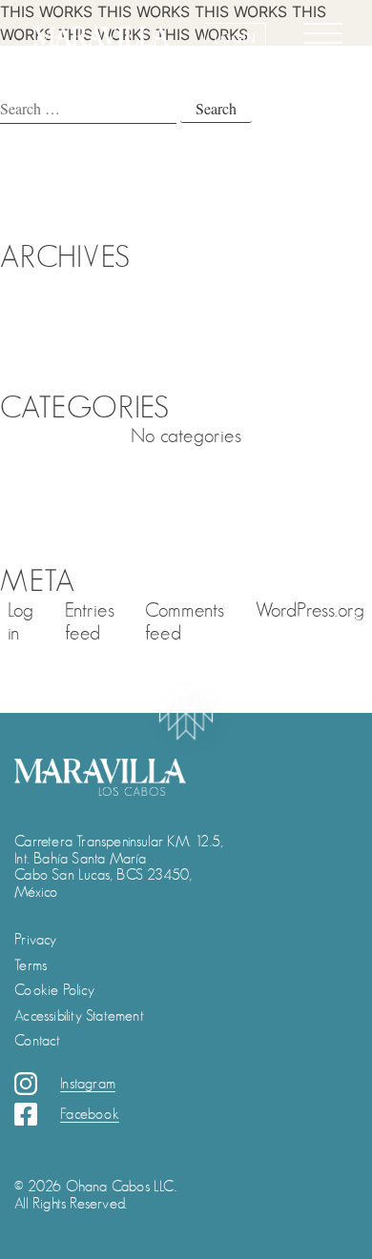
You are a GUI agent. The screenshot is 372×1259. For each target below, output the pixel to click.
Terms (30, 965)
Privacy (35, 939)
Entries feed (89, 621)
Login (235, 38)
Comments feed (185, 621)
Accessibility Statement (79, 1016)
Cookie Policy (54, 990)
